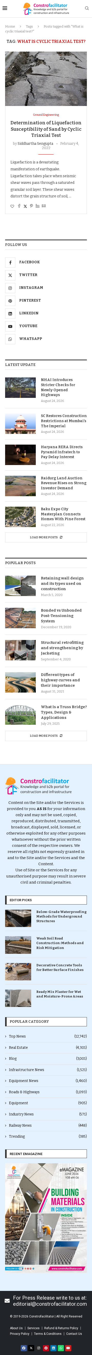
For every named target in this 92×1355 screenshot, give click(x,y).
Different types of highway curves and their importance (60, 680)
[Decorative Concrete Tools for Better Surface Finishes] (18, 971)
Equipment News (48, 1081)
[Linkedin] (53, 1348)
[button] (11, 1218)
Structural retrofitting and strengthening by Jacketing (62, 648)
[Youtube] (68, 1348)
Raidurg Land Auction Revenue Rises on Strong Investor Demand (63, 483)
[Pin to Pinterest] (31, 206)
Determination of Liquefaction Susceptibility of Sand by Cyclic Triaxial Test (46, 129)
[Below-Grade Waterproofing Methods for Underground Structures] (18, 918)
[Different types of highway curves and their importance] (20, 682)
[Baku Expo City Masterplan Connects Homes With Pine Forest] (20, 517)
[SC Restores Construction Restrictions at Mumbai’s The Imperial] (20, 423)
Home (10, 26)
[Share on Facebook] (19, 206)
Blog (48, 1058)
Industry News (48, 1114)
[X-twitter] (31, 1348)
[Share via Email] (43, 206)
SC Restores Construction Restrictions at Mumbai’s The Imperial (64, 421)
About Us (16, 1328)
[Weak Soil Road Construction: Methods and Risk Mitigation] (18, 945)
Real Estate (48, 1047)
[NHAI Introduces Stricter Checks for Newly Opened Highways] (20, 387)
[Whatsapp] (61, 1348)
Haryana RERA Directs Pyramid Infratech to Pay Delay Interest (62, 452)
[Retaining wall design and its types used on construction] (20, 586)
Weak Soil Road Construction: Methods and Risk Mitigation (60, 942)
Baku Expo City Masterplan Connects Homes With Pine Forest (63, 514)
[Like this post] (12, 206)
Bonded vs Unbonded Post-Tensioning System (61, 615)
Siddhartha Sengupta (35, 143)
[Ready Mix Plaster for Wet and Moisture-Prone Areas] (18, 998)
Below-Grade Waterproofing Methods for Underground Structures (61, 916)
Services (33, 1328)
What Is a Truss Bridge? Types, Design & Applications (64, 712)
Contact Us (74, 1334)
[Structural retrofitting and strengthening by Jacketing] (20, 650)
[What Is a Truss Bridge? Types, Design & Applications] (20, 714)
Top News (48, 1036)
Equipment (48, 1103)
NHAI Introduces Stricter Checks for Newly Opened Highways (58, 387)
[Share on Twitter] (25, 206)
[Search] (86, 8)
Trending (48, 1136)
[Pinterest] (46, 1348)
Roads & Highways (48, 1092)
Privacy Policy (19, 1334)
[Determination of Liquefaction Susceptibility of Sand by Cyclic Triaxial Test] (46, 79)
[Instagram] (39, 1348)
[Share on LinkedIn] (37, 206)
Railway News (48, 1125)
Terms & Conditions (48, 1334)
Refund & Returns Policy (61, 1328)
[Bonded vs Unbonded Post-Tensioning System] (20, 618)
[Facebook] (24, 1348)
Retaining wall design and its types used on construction (62, 583)
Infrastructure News (48, 1070)
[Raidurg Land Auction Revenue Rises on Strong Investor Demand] (20, 486)
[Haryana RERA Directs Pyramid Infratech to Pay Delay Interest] (20, 455)
